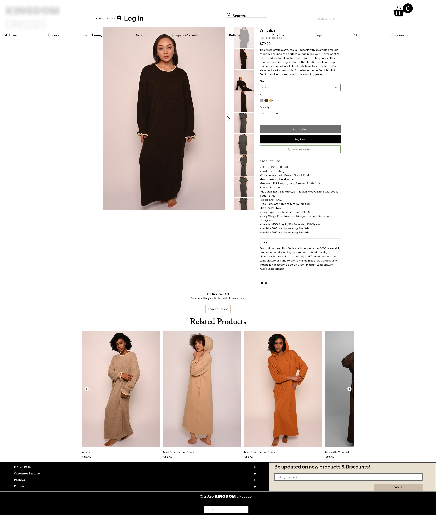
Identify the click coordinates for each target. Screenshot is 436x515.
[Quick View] (121, 408)
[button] (403, 10)
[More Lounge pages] (130, 35)
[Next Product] (349, 408)
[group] (218, 414)
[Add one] (276, 133)
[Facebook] (262, 303)
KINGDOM (32, 17)
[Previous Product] (86, 408)
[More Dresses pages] (86, 35)
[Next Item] (228, 119)
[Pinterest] (266, 303)
